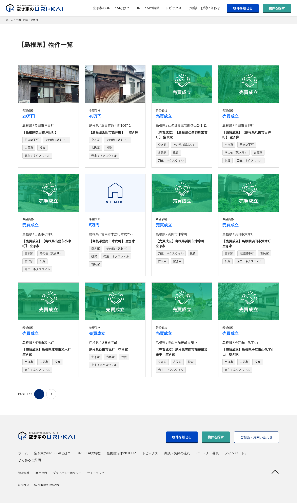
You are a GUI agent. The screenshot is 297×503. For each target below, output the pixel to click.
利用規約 (41, 473)
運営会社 (23, 473)
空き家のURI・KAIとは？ (111, 8)
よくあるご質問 (29, 460)
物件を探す (277, 8)
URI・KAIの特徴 (147, 8)
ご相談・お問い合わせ (204, 8)
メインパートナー (238, 453)
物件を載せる (243, 8)
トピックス (173, 8)
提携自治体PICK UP (121, 453)
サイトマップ (95, 473)
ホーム (23, 453)
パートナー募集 (207, 453)
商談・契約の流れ (177, 453)
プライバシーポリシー (67, 473)
